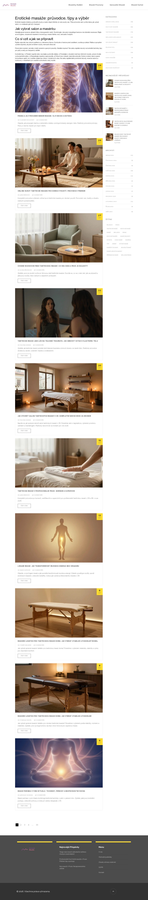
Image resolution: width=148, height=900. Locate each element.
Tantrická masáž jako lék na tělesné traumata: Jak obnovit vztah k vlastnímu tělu (58, 341)
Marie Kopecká (25, 570)
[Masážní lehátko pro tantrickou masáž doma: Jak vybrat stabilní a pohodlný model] (109, 96)
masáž (109, 232)
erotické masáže (112, 236)
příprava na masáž (112, 255)
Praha (117, 224)
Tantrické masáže (112, 32)
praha (124, 232)
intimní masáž (123, 243)
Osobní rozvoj (111, 62)
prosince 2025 (111, 196)
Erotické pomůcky (113, 68)
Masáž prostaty (96, 5)
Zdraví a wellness (112, 22)
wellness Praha (126, 255)
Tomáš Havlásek (25, 645)
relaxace (110, 224)
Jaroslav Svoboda (26, 795)
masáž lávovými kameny (114, 251)
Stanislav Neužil (26, 720)
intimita (109, 240)
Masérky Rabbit (75, 5)
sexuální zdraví (126, 247)
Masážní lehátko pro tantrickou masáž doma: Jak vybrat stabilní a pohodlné (55, 716)
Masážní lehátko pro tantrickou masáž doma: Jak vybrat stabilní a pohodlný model (58, 641)
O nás (100, 852)
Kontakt (101, 872)
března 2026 (110, 181)
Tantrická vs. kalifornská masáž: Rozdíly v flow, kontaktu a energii (123, 123)
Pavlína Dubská (25, 345)
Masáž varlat (137, 5)
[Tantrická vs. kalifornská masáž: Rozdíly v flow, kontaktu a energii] (109, 124)
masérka (128, 240)
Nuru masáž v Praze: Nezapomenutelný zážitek (72, 867)
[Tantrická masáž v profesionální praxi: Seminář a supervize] (109, 111)
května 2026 (110, 170)
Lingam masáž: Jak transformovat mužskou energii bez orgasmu (48, 566)
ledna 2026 (110, 191)
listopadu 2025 (111, 201)
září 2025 (109, 211)
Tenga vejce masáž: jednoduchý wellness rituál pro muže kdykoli (72, 853)
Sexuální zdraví (111, 42)
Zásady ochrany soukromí (107, 862)
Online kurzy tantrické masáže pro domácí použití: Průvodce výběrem (51, 191)
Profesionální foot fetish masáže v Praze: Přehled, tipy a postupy (73, 860)
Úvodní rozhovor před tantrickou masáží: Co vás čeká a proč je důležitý (53, 266)
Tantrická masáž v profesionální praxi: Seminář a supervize (46, 491)
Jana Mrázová (25, 195)
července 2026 (111, 160)
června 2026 (110, 165)
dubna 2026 (110, 176)
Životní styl (110, 47)
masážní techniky (112, 247)
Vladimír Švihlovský (27, 120)
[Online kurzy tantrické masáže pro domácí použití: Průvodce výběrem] (109, 137)
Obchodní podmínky (105, 857)
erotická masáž (125, 228)
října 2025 (109, 206)
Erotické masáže (112, 27)
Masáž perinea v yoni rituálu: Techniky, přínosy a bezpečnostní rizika (51, 791)
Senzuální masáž (117, 5)
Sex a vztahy (110, 52)
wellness (117, 232)
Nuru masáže (110, 57)
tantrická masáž (112, 228)
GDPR (101, 867)
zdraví (114, 243)
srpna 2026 (110, 155)
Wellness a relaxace (113, 37)
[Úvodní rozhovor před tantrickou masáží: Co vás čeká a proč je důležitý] (109, 83)
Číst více (24, 130)
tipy (108, 243)
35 (37, 825)
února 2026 (110, 186)
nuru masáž (118, 240)
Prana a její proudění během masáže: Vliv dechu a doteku (45, 116)
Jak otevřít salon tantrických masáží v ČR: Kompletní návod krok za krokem (54, 416)
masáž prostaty (125, 236)
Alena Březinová (26, 270)
